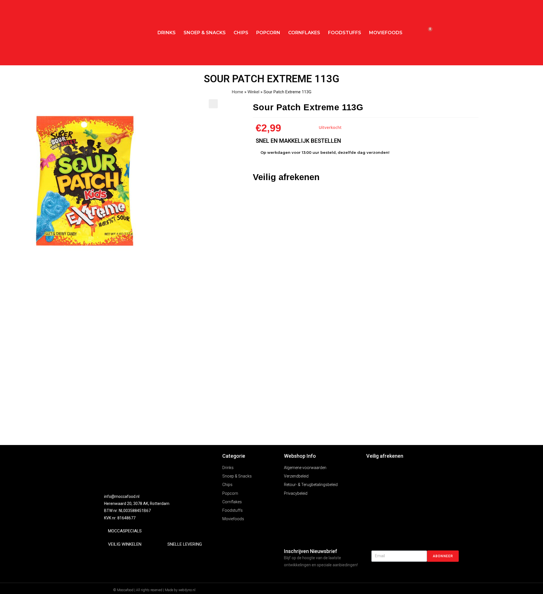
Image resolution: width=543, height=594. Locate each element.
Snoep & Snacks (205, 32)
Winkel (253, 91)
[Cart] (427, 32)
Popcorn (268, 32)
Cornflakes (304, 32)
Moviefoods (385, 32)
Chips (241, 32)
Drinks (167, 32)
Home (237, 91)
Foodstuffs (344, 32)
